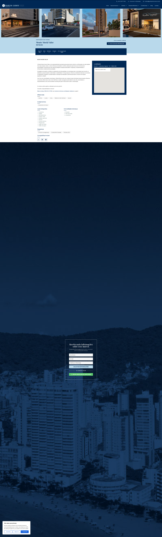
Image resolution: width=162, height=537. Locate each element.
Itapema (47, 39)
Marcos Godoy (40, 91)
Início (107, 5)
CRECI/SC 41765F (48, 91)
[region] (16, 527)
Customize (8, 531)
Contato (157, 5)
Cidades (123, 5)
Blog (152, 5)
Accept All (25, 531)
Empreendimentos (133, 5)
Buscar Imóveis (114, 5)
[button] (2, 23)
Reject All (16, 531)
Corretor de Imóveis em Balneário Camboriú (64, 91)
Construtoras (144, 5)
